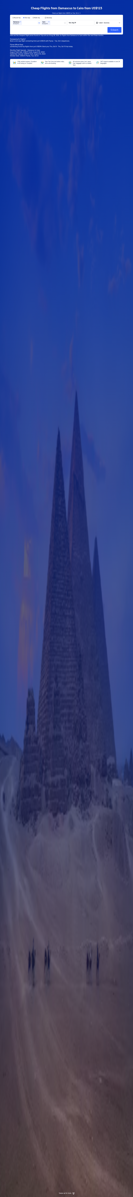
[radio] (16, 17)
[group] (25, 23)
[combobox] (22, 23)
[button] (117, 3)
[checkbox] (48, 17)
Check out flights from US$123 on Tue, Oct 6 (65, 13)
